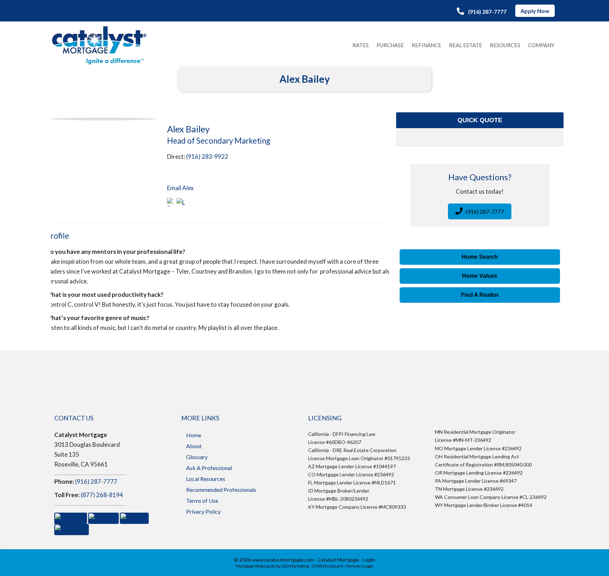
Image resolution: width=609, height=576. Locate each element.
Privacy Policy (203, 511)
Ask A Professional (209, 467)
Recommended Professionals (221, 489)
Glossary (197, 456)
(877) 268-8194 (102, 495)
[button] (481, 11)
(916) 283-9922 (207, 156)
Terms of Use (202, 500)
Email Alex (180, 188)
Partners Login (360, 566)
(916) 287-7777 (96, 481)
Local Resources (205, 478)
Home (193, 435)
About (194, 446)
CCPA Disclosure (327, 566)
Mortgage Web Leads (256, 566)
